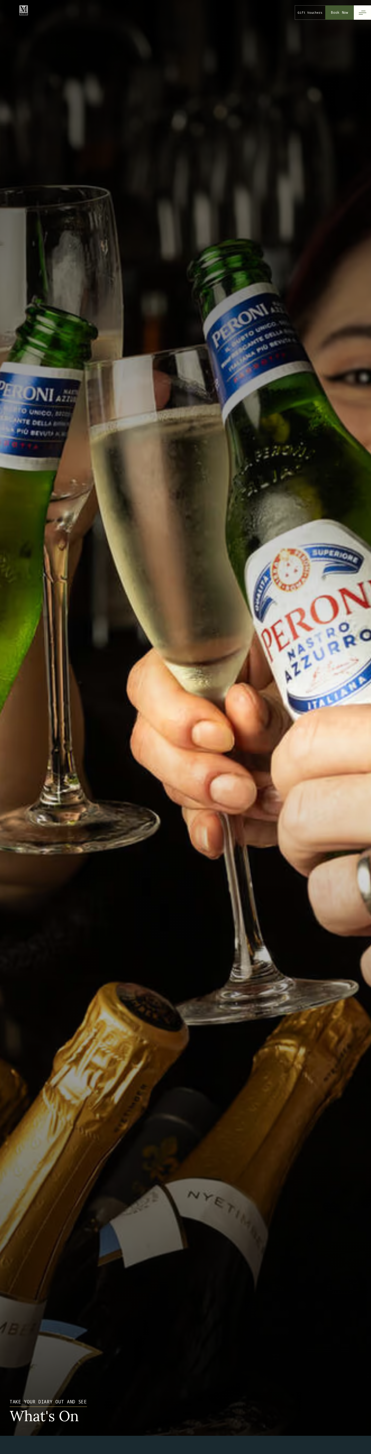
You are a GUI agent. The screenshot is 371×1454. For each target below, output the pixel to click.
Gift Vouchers (310, 13)
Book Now (339, 12)
